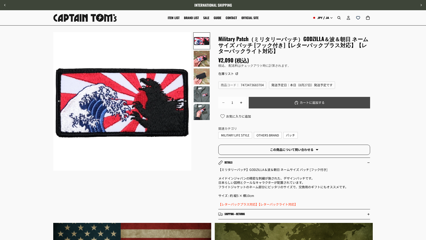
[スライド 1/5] (202, 41)
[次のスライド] (421, 5)
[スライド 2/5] (202, 59)
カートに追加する (312, 102)
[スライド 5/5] (202, 112)
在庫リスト (226, 73)
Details (229, 162)
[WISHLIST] (358, 18)
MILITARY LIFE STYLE (235, 135)
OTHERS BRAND (267, 135)
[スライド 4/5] (202, 94)
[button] (420, 202)
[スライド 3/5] (202, 76)
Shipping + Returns (235, 214)
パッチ (290, 135)
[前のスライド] (5, 5)
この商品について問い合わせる (292, 149)
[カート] (368, 18)
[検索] (339, 18)
